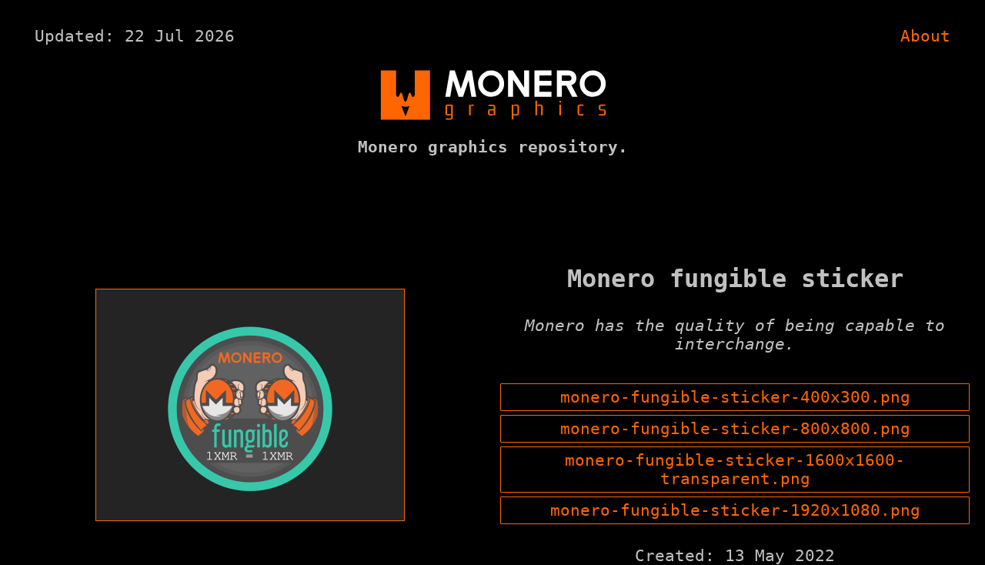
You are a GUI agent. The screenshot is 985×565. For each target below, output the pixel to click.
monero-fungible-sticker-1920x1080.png (735, 510)
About (925, 36)
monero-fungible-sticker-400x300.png (735, 397)
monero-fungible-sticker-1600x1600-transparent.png (735, 469)
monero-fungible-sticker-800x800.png (735, 429)
